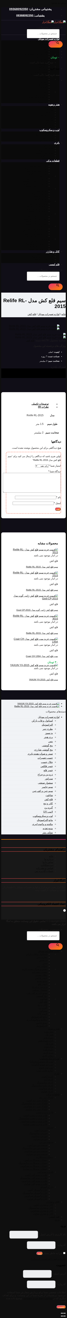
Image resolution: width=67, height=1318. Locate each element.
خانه (63, 314)
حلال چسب (42, 59)
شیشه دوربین (47, 201)
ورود (39, 1253)
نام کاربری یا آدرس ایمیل (52, 1234)
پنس (45, 49)
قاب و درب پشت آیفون (36, 178)
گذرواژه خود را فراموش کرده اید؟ (48, 1259)
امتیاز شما (55, 465)
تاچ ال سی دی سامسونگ (35, 168)
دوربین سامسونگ (39, 193)
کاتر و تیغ (43, 84)
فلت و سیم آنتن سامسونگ (35, 231)
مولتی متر (42, 51)
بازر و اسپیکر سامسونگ (36, 244)
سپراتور (43, 89)
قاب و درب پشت (45, 176)
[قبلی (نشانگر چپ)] (64, 1316)
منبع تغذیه (42, 64)
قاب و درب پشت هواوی (36, 186)
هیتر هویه (49, 107)
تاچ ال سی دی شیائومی (36, 171)
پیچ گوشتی (42, 77)
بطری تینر (42, 44)
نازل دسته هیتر (46, 115)
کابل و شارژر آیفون (44, 254)
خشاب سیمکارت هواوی (36, 224)
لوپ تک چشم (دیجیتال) (42, 132)
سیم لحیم (49, 125)
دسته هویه (48, 122)
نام (58, 497)
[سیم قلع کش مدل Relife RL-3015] (33, 618)
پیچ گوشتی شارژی (43, 749)
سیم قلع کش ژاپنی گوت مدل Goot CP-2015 (37, 610)
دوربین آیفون (41, 191)
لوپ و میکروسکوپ (49, 130)
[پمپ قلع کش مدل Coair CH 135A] (33, 641)
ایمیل (57, 503)
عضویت (61, 1307)
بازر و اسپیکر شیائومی (36, 246)
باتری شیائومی (46, 155)
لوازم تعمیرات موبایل (49, 39)
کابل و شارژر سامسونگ (42, 257)
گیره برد (43, 87)
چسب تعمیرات (40, 56)
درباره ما (48, 859)
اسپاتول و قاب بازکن (37, 41)
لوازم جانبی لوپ (45, 140)
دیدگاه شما (54, 471)
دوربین (50, 188)
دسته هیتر (48, 112)
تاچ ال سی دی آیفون (37, 166)
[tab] (30, 404)
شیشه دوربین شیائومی (36, 208)
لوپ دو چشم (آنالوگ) (43, 135)
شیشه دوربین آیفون (38, 203)
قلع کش (43, 82)
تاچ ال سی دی (46, 163)
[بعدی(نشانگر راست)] (62, 1316)
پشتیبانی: (39, 15)
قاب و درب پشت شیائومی (35, 183)
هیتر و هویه (54, 104)
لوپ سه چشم (47, 137)
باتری (57, 143)
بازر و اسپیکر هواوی (38, 249)
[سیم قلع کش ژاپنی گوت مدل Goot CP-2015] (33, 598)
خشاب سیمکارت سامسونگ (34, 219)
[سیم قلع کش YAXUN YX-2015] (34, 665)
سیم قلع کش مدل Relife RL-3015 (42, 633)
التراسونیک (42, 102)
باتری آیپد (49, 148)
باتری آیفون (48, 145)
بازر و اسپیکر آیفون (38, 241)
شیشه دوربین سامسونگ (36, 206)
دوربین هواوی (41, 198)
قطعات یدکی (53, 160)
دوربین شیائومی (39, 196)
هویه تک (49, 117)
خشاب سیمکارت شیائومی (35, 221)
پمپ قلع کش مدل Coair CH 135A (42, 656)
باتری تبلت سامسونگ (43, 153)
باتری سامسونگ (45, 150)
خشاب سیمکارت (45, 213)
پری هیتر (48, 737)
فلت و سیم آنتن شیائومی (35, 234)
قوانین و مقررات (44, 868)
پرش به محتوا (59, 2)
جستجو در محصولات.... (48, 27)
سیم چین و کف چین (38, 74)
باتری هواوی (47, 158)
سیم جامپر (42, 99)
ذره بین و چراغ (40, 69)
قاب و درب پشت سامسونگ (34, 181)
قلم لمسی (54, 264)
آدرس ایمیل (59, 1273)
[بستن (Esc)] (64, 1313)
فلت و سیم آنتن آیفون (37, 229)
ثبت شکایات (47, 865)
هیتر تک (49, 110)
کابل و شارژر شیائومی (43, 259)
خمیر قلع (43, 66)
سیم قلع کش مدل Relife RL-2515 (42, 590)
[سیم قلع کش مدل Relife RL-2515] (33, 575)
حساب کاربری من (44, 871)
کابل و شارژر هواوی (44, 262)
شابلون (44, 79)
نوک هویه (49, 120)
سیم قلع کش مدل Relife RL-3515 (42, 567)
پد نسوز (43, 46)
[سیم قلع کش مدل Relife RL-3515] (33, 552)
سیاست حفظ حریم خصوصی (37, 1298)
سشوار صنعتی (40, 72)
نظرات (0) (43, 407)
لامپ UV (43, 92)
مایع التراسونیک (40, 94)
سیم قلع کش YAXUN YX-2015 (43, 679)
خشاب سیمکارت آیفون (36, 216)
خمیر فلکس (41, 61)
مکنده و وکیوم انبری (38, 97)
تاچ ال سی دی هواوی (37, 173)
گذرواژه (61, 1245)
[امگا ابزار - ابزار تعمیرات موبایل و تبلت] (54, 22)
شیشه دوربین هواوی (38, 211)
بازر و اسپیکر (47, 239)
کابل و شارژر (53, 251)
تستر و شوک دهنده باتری (35, 54)
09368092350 (18, 9)
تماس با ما (48, 862)
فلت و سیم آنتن (46, 226)
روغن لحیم (48, 127)
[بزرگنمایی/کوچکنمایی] (62, 1313)
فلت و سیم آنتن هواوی (36, 236)
